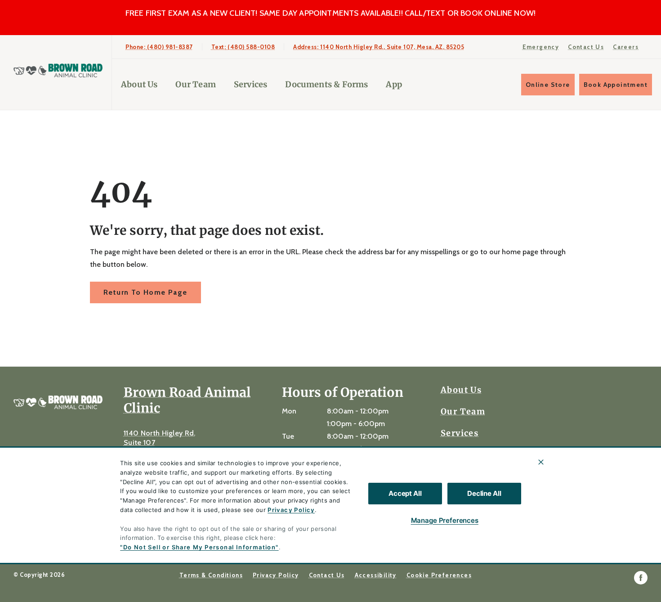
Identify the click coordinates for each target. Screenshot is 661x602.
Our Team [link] (195, 84)
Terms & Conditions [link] (211, 575)
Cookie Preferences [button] (439, 575)
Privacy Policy (291, 509)
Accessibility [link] (376, 575)
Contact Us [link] (586, 46)
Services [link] (250, 84)
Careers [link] (626, 46)
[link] (58, 70)
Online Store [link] (548, 85)
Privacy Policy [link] (276, 575)
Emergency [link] (541, 46)
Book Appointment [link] (616, 85)
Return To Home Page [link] (145, 292)
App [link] (394, 84)
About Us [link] (139, 84)
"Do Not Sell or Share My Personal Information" (199, 547)
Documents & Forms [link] (326, 84)
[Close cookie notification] (541, 462)
